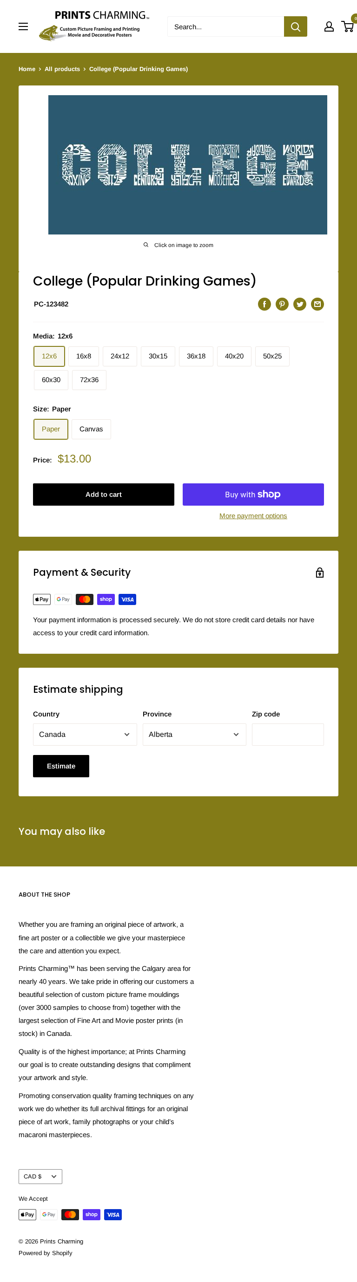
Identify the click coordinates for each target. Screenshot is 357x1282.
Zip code (266, 714)
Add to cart (104, 494)
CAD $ (32, 1176)
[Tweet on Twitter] (299, 304)
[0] (348, 26)
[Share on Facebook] (264, 304)
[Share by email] (317, 304)
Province (157, 714)
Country (46, 714)
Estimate (61, 766)
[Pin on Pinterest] (282, 304)
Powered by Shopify (46, 1252)
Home (27, 68)
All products (62, 68)
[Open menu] (23, 26)
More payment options (253, 516)
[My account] (329, 26)
